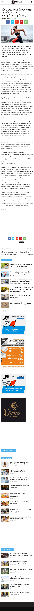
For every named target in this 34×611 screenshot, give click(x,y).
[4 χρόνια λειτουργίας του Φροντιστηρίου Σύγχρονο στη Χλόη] (5, 579)
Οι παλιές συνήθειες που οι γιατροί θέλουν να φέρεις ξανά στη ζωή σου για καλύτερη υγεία (21, 289)
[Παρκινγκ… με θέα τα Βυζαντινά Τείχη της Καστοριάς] (5, 511)
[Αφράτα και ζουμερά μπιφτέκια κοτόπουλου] (5, 503)
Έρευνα (7, 6)
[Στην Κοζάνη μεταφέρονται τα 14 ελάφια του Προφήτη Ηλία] (5, 571)
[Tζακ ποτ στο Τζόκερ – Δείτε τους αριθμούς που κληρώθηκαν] (5, 472)
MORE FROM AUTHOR (18, 260)
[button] (31, 2)
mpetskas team (6, 18)
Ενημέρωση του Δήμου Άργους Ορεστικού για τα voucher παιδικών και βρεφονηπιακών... (21, 495)
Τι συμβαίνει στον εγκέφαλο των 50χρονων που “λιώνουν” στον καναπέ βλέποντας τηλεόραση (21, 281)
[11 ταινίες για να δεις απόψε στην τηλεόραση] (5, 487)
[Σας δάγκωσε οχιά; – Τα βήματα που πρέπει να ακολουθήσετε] (5, 305)
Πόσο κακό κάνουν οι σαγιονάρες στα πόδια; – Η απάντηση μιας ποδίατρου (20, 274)
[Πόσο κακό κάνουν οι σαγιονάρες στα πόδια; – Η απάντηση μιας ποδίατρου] (5, 274)
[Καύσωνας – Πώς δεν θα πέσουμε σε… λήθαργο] (5, 297)
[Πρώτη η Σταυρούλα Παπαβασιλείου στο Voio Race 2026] (5, 594)
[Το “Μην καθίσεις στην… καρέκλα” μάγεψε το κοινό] (5, 586)
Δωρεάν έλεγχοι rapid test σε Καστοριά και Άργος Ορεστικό (26, 252)
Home (2, 6)
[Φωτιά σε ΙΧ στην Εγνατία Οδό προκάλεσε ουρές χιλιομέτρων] (5, 563)
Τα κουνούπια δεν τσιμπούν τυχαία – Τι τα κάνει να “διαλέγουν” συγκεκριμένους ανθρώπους (21, 266)
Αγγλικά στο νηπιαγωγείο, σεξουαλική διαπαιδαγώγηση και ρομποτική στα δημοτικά (9, 252)
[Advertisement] (17, 223)
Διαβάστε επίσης (6, 260)
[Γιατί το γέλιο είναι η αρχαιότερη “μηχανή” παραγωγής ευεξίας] (5, 464)
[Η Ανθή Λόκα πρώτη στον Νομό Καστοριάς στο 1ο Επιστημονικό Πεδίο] (5, 555)
